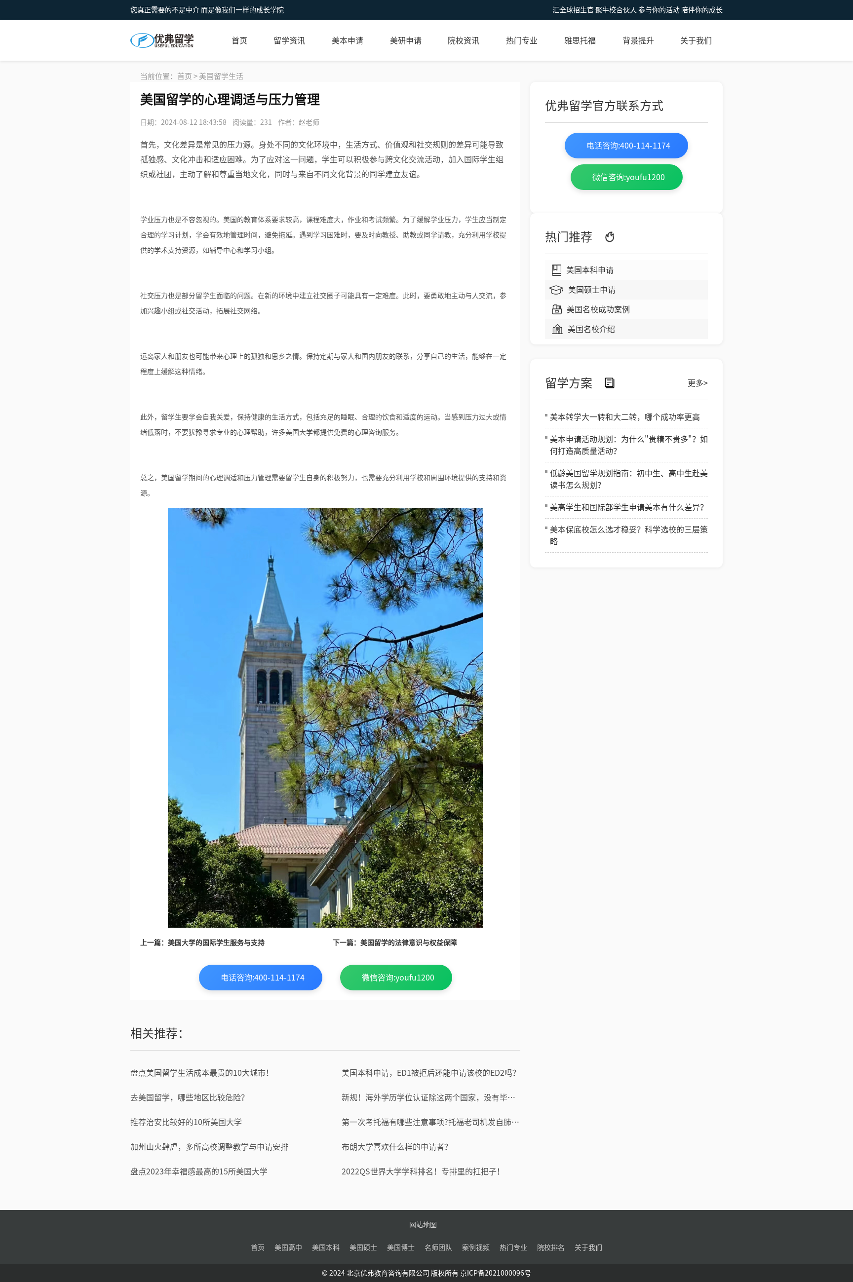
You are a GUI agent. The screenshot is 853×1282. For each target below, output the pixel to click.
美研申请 (406, 40)
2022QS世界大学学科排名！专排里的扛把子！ (423, 1171)
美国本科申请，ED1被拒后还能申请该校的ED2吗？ (431, 1073)
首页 (239, 40)
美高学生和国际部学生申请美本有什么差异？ (629, 507)
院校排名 (551, 1247)
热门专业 (522, 40)
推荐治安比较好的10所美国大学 (186, 1122)
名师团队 (438, 1247)
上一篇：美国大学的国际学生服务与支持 (202, 942)
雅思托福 (580, 40)
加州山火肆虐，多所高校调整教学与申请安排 (209, 1147)
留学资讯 (289, 40)
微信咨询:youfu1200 (398, 977)
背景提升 (638, 40)
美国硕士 (363, 1247)
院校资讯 (463, 40)
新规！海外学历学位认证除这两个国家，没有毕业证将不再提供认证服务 (431, 1097)
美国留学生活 (221, 76)
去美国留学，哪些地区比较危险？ (189, 1097)
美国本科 (326, 1247)
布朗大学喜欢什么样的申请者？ (397, 1147)
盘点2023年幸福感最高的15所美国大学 (199, 1171)
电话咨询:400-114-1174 (263, 977)
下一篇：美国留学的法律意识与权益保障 (395, 942)
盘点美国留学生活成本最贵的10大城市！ (201, 1073)
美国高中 (288, 1247)
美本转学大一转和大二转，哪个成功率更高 (625, 417)
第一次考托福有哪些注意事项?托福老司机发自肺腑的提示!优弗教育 (431, 1122)
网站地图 (423, 1224)
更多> (698, 383)
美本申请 (347, 40)
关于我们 (696, 40)
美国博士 (401, 1247)
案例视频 (476, 1247)
